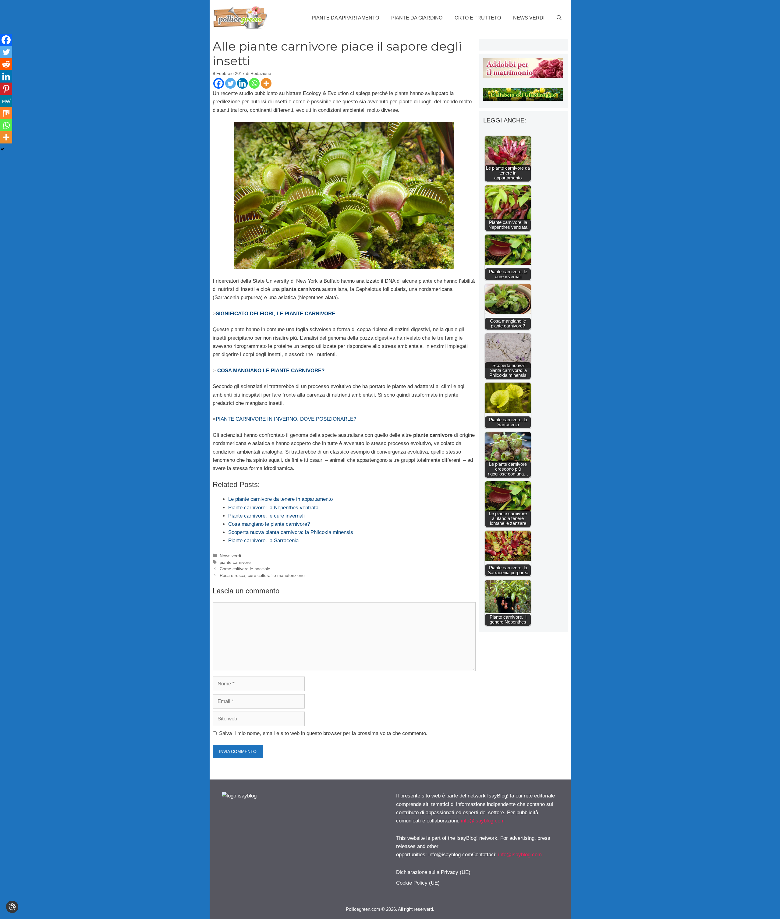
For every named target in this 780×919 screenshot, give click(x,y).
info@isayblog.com (483, 821)
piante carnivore (235, 562)
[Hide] (2, 149)
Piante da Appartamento (345, 17)
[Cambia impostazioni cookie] (12, 907)
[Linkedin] (242, 83)
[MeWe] (6, 101)
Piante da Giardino (416, 17)
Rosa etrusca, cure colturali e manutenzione (262, 575)
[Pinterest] (6, 89)
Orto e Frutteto (478, 17)
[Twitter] (230, 83)
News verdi (528, 17)
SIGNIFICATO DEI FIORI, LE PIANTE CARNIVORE (275, 313)
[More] (266, 83)
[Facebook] (218, 83)
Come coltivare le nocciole (245, 568)
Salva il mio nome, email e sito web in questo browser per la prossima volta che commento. (323, 733)
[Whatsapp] (254, 83)
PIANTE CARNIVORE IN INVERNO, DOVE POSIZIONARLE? (286, 419)
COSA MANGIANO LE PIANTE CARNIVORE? (270, 370)
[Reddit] (6, 64)
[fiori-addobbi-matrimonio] (523, 76)
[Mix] (6, 113)
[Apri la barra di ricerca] (559, 18)
